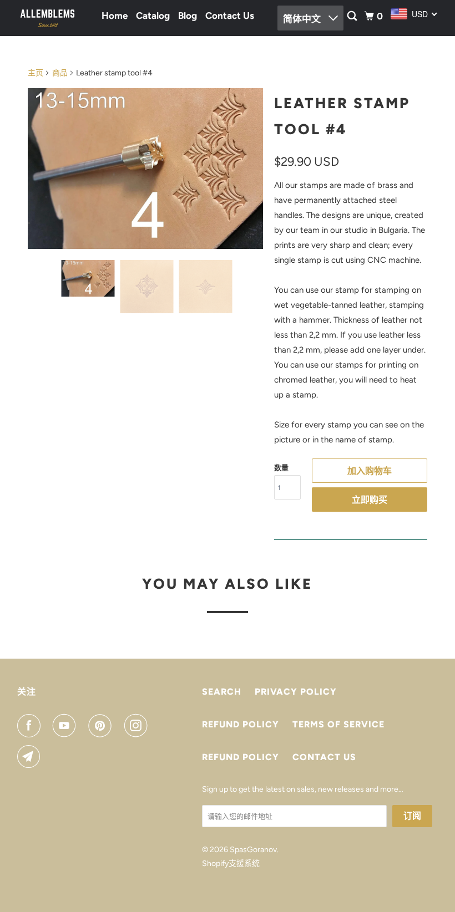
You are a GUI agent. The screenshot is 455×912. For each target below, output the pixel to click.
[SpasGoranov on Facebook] (31, 725)
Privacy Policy (296, 691)
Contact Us (229, 15)
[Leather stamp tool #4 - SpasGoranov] (145, 168)
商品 (60, 73)
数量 (281, 467)
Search (221, 691)
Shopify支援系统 (231, 863)
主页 (35, 73)
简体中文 (303, 18)
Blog (187, 15)
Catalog (153, 15)
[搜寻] (353, 16)
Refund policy (240, 724)
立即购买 (369, 500)
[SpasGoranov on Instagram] (138, 725)
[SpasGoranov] (47, 17)
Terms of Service (338, 724)
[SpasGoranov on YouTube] (66, 725)
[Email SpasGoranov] (31, 756)
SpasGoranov (253, 849)
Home (115, 15)
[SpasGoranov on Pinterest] (102, 725)
